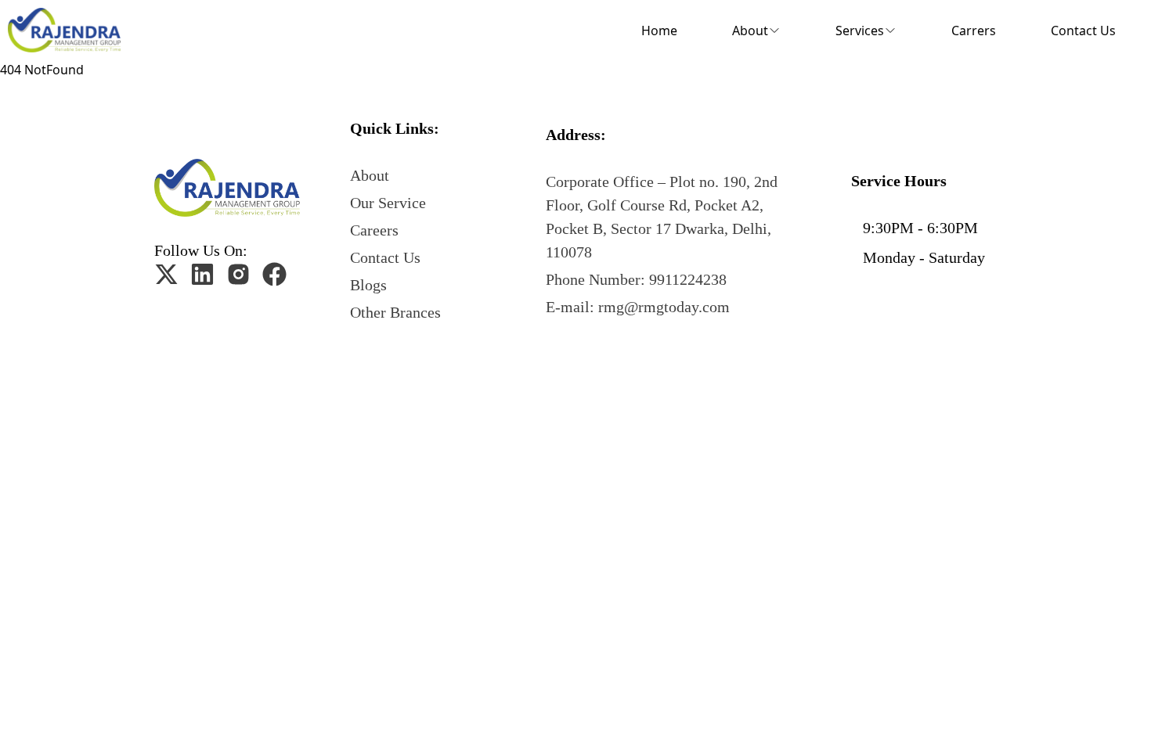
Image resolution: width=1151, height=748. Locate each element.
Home (659, 30)
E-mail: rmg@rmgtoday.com (638, 306)
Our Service (388, 202)
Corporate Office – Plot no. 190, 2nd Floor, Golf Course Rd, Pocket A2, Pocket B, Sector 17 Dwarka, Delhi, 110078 (662, 217)
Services (859, 30)
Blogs (368, 284)
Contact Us (1083, 30)
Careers (374, 230)
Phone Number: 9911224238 (636, 279)
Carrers (973, 30)
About (369, 175)
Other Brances (395, 312)
